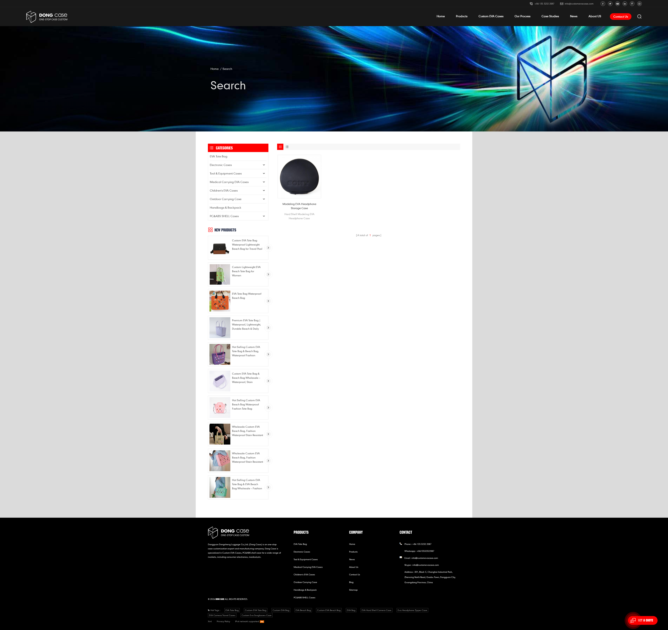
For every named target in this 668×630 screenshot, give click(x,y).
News (573, 16)
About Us (353, 567)
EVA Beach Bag (303, 610)
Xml (210, 621)
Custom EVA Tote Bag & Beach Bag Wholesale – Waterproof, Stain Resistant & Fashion (246, 378)
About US (595, 16)
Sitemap (353, 589)
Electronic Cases (221, 165)
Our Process (522, 16)
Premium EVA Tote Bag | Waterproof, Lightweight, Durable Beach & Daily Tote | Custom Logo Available (246, 325)
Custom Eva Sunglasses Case (257, 615)
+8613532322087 (425, 551)
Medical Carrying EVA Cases (229, 182)
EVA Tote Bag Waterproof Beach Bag (246, 295)
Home (441, 16)
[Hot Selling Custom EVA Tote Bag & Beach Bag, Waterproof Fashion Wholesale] (219, 354)
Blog (351, 582)
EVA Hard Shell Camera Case (376, 610)
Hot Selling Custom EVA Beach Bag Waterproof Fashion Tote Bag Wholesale (246, 405)
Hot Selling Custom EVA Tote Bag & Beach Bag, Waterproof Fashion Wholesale (246, 351)
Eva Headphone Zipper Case (412, 610)
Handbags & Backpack (225, 207)
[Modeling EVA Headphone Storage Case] (299, 176)
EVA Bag (351, 610)
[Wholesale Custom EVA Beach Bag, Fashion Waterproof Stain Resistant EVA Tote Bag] (219, 434)
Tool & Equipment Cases (226, 173)
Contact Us (620, 16)
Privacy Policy (223, 621)
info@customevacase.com (579, 3)
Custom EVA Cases (491, 16)
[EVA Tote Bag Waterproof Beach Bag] (219, 301)
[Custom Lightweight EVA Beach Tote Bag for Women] (219, 274)
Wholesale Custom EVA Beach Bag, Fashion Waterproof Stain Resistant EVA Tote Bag (247, 431)
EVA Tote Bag (218, 156)
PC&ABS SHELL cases (224, 216)
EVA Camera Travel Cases (222, 615)
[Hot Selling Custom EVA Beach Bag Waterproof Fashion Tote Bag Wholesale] (219, 407)
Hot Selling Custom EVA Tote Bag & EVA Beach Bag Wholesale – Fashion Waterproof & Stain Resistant (247, 484)
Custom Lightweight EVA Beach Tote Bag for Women (246, 271)
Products (461, 16)
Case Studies (550, 16)
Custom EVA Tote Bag (255, 610)
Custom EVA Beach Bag (329, 610)
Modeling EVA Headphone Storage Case (299, 206)
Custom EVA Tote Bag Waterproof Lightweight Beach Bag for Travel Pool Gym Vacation (247, 245)
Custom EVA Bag (281, 610)
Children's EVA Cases (224, 190)
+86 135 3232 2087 (544, 3)
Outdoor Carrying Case (225, 199)
